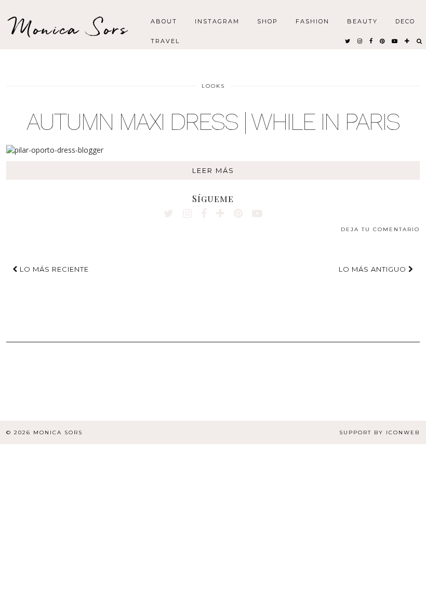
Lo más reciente (53, 269)
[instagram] (360, 40)
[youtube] (395, 40)
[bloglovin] (407, 40)
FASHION (312, 20)
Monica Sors (70, 28)
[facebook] (371, 40)
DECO (405, 20)
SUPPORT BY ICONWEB (379, 432)
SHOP (267, 20)
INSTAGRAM (217, 20)
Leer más (213, 170)
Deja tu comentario (380, 229)
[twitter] (348, 40)
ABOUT (164, 20)
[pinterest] (382, 40)
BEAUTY (362, 20)
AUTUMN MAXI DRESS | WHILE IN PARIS (213, 122)
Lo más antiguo (373, 269)
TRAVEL (165, 40)
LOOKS (213, 86)
